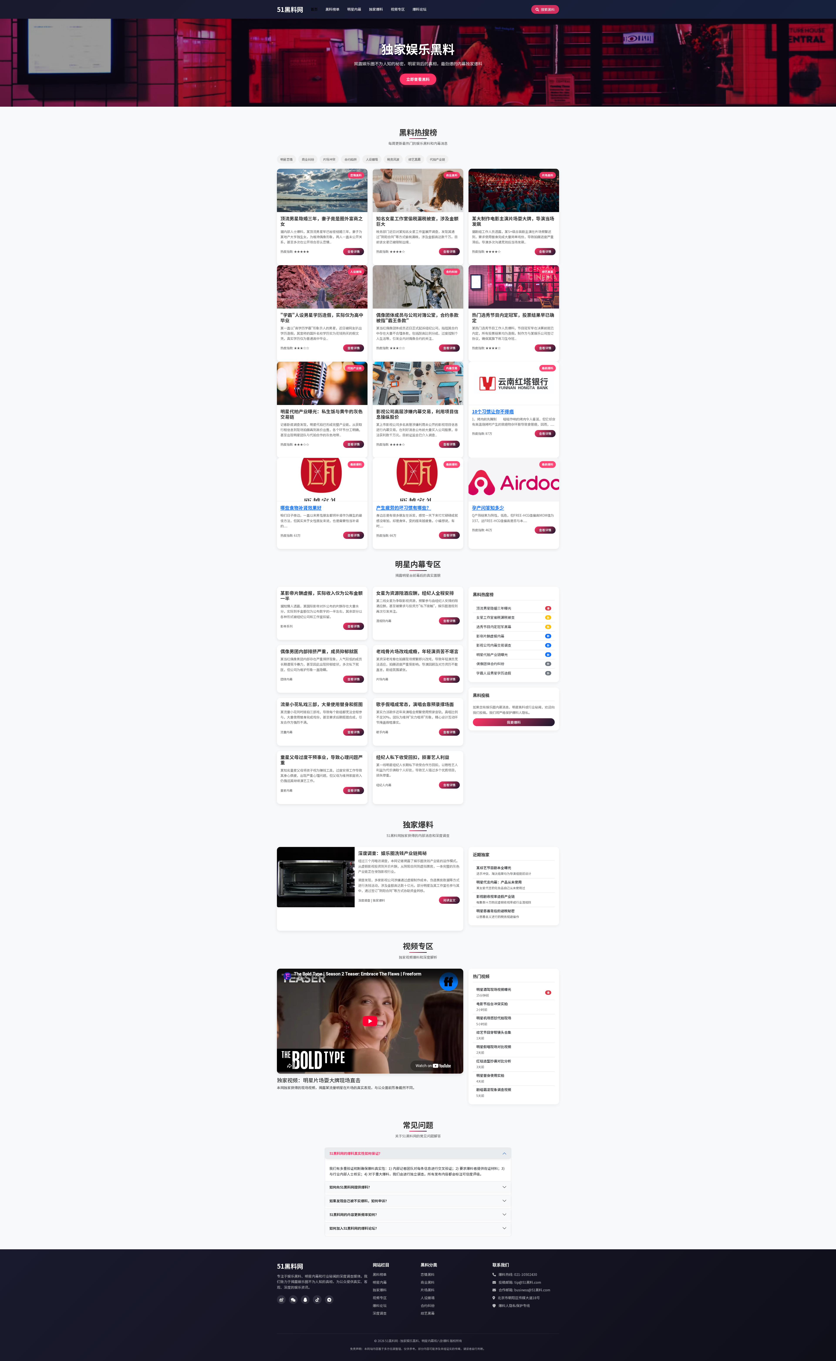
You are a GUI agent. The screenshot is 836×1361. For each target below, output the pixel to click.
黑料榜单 (332, 9)
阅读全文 (449, 900)
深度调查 (380, 1313)
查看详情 (353, 251)
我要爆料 (514, 722)
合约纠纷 (428, 1305)
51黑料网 (290, 9)
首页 (314, 9)
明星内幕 (354, 9)
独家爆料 (376, 9)
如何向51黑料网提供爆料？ (350, 1187)
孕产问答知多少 (488, 507)
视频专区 (398, 9)
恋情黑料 (428, 1274)
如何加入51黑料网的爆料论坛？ (354, 1228)
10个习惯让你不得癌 (493, 411)
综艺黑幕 (428, 1313)
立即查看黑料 (418, 79)
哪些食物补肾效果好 (301, 507)
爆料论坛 (419, 9)
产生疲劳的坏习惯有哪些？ (403, 507)
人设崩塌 (428, 1297)
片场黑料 (428, 1289)
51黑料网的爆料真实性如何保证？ (355, 1153)
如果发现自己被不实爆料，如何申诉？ (359, 1200)
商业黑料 (428, 1282)
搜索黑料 (547, 9)
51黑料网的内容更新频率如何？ (354, 1214)
